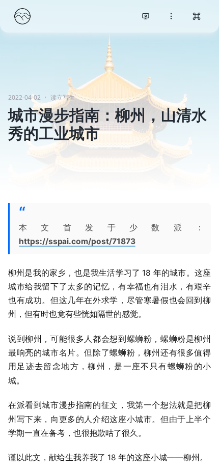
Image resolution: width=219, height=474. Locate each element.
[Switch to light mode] (146, 16)
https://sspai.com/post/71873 (77, 241)
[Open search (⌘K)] (196, 16)
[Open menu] (171, 16)
